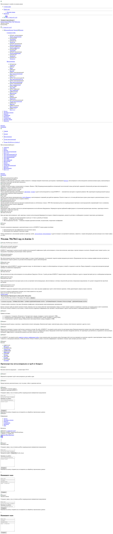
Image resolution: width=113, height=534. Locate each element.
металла (66, 180)
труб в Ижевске (26, 197)
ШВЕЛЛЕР (7, 352)
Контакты (6, 116)
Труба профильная (15, 47)
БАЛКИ (6, 357)
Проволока (13, 98)
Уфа (13, 21)
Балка (11, 68)
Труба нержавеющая (15, 53)
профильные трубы (34, 337)
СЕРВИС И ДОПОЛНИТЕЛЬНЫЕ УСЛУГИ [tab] (35, 301)
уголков (33, 191)
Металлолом (13, 93)
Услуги (5, 111)
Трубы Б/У (12, 56)
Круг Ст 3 (12, 76)
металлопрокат (47, 233)
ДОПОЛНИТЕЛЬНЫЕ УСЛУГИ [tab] (80, 301)
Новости (6, 114)
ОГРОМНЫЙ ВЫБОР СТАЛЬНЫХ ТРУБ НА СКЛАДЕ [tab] (58, 301)
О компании (7, 115)
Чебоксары (17, 21)
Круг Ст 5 (12, 109)
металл (26, 337)
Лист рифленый (14, 90)
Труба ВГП (13, 39)
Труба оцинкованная (15, 45)
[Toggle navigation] (1, 26)
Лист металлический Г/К (16, 79)
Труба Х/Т (12, 59)
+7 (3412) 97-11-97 (12, 17)
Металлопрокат (11, 61)
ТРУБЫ (6, 355)
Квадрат (12, 71)
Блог (5, 425)
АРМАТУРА (7, 349)
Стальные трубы (11, 32)
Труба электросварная (15, 36)
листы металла (38, 233)
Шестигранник (14, 107)
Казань (2, 21)
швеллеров (27, 191)
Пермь (10, 21)
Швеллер (12, 104)
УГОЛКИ (6, 360)
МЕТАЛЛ (6, 346)
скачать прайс (4, 294)
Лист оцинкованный (15, 85)
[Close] (1, 439)
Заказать (33, 297)
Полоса (12, 96)
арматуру (21, 337)
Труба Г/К (12, 42)
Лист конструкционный (16, 82)
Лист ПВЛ (12, 87)
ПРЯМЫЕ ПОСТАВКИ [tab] (18, 301)
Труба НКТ (13, 50)
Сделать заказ (7, 118)
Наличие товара (11, 12)
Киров (6, 21)
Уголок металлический (16, 101)
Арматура (12, 65)
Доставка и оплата (8, 112)
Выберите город (5, 20)
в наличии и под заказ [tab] (6, 301)
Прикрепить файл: (5, 453)
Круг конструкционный (16, 73)
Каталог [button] (11, 30)
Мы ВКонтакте (10, 435)
